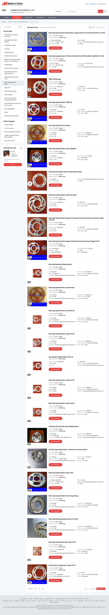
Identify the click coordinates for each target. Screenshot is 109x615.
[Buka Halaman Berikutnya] (103, 27)
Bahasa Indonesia (54, 602)
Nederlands (80, 600)
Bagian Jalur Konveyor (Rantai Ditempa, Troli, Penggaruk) (12, 60)
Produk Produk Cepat (78, 598)
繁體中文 (23, 600)
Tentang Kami (28, 17)
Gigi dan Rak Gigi (8, 52)
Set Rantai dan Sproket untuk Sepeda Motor (64, 426)
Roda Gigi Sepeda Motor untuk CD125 (61, 334)
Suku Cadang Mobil (9, 109)
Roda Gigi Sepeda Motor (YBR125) (60, 102)
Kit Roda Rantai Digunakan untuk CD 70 (62, 565)
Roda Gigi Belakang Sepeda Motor (60, 264)
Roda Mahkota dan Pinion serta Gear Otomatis (12, 104)
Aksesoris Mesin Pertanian (11, 68)
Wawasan (86, 598)
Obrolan (15, 155)
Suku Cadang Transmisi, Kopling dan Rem (10, 72)
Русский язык (63, 600)
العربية (74, 600)
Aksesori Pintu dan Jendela (11, 116)
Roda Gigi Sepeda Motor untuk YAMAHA (62, 149)
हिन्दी (86, 600)
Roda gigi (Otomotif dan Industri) (10, 41)
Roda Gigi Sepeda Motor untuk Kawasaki (62, 195)
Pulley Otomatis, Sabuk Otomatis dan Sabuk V (10, 99)
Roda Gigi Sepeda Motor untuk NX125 (61, 311)
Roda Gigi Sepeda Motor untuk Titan (61, 473)
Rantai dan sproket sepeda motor (11, 78)
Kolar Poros (7, 87)
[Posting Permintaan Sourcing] (105, 11)
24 (35, 588)
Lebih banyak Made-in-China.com (63, 598)
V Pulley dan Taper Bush (10, 56)
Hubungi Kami (52, 17)
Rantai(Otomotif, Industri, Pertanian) (11, 35)
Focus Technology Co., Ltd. (50, 605)
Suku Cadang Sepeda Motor (10, 83)
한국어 (70, 600)
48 (43, 589)
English (11, 600)
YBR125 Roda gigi (55, 79)
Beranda (6, 17)
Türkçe (96, 600)
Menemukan (40, 17)
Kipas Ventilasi (8, 94)
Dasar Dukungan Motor (10, 91)
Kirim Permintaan (55, 48)
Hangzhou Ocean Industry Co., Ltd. (22, 10)
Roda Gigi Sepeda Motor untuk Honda (61, 287)
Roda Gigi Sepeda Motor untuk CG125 (61, 380)
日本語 (28, 600)
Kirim (12, 164)
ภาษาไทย (91, 600)
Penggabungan (8, 64)
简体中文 (17, 600)
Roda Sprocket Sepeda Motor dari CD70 (62, 542)
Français (34, 600)
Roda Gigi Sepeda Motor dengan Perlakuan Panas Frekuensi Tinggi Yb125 (74, 241)
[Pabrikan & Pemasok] (13, 3)
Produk (18, 17)
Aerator (6, 112)
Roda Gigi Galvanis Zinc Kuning (59, 125)
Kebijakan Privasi (50, 598)
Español (39, 600)
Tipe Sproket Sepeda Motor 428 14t (61, 357)
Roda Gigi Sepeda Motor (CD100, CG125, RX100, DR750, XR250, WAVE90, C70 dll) (76, 56)
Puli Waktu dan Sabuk (10, 45)
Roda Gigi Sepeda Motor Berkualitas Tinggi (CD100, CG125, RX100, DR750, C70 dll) (77, 33)
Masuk (86, 4)
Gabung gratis (92, 4)
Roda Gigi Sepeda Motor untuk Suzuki (62, 403)
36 (39, 589)
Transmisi (6, 49)
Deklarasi (30, 598)
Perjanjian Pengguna (39, 598)
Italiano (57, 600)
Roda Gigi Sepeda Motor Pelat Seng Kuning (63, 496)
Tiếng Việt (102, 600)
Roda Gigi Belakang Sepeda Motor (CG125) (63, 519)
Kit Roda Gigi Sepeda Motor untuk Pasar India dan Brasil (68, 449)
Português (50, 600)
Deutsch (45, 600)
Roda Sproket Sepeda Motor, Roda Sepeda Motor (65, 172)
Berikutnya (100, 588)
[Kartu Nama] (21, 148)
